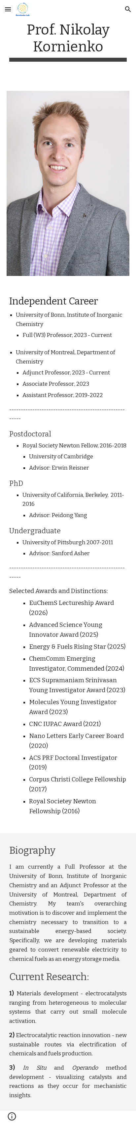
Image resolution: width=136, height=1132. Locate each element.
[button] (8, 9)
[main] (68, 41)
